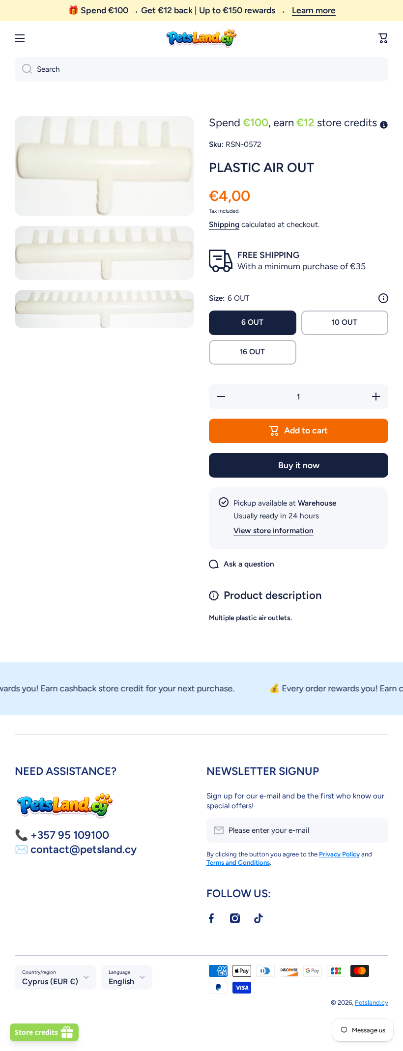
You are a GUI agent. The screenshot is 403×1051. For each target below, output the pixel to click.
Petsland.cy (371, 1002)
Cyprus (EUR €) (50, 981)
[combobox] (201, 69)
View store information (273, 530)
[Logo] (201, 39)
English (121, 981)
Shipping (224, 224)
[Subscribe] (376, 830)
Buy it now (298, 465)
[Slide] (383, 298)
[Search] (23, 69)
